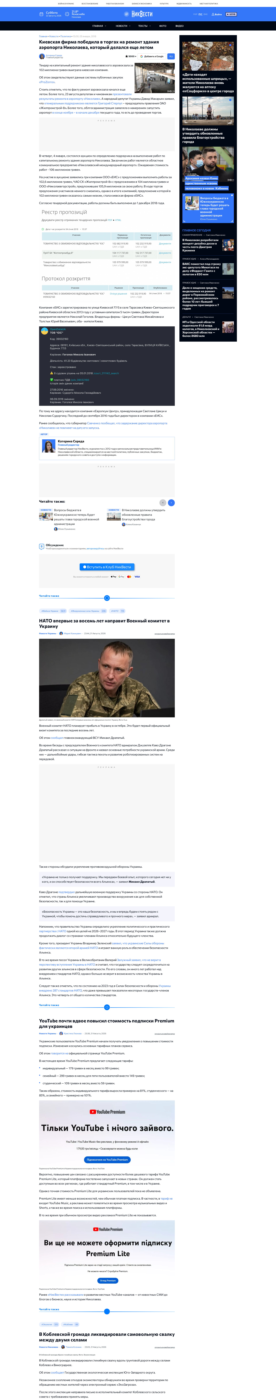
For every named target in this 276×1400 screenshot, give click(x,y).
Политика (65, 36)
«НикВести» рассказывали (65, 1294)
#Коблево (68, 1324)
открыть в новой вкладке (165, 634)
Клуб (232, 14)
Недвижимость (184, 4)
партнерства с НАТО (52, 931)
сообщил (57, 737)
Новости (54, 36)
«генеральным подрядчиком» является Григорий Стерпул (83, 103)
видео (180, 25)
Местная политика (209, 4)
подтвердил (67, 892)
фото (162, 25)
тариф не (167, 1198)
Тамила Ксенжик (74, 1347)
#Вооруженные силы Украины (85, 611)
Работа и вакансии (115, 4)
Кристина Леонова (73, 1033)
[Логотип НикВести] (142, 14)
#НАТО (114, 611)
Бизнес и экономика (142, 4)
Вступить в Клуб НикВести (109, 567)
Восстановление (90, 4)
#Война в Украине (49, 611)
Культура (164, 4)
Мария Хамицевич (72, 633)
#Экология (46, 1324)
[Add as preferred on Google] (126, 14)
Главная (43, 36)
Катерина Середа (54, 55)
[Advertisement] (107, 137)
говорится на (60, 1053)
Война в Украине (66, 4)
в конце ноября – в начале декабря (75, 112)
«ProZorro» (47, 82)
